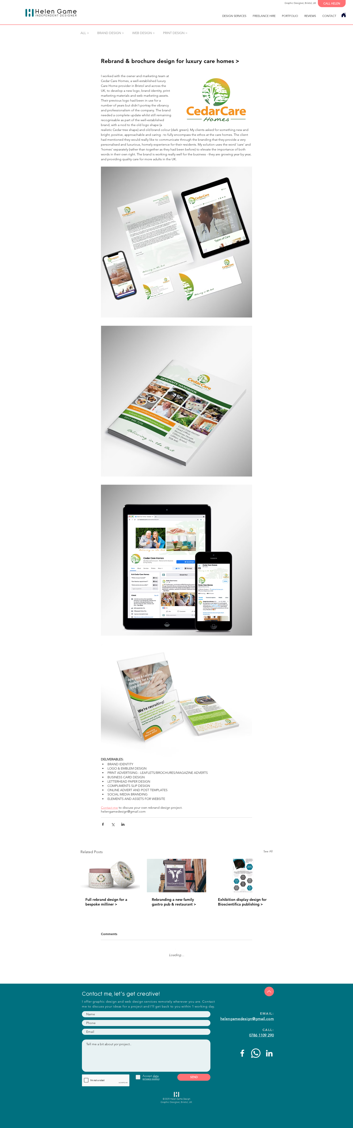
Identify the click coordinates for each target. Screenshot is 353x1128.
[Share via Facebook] (103, 824)
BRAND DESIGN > (110, 33)
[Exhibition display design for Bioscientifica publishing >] (243, 875)
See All (268, 851)
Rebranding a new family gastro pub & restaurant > (174, 902)
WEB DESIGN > (143, 33)
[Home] (343, 15)
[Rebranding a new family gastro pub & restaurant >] (176, 875)
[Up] (269, 988)
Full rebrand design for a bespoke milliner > (106, 902)
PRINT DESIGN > (175, 33)
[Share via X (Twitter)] (113, 824)
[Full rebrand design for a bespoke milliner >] (110, 875)
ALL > (84, 33)
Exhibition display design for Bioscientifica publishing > (242, 902)
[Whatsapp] (255, 1050)
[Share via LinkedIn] (123, 824)
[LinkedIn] (269, 1050)
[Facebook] (242, 1050)
